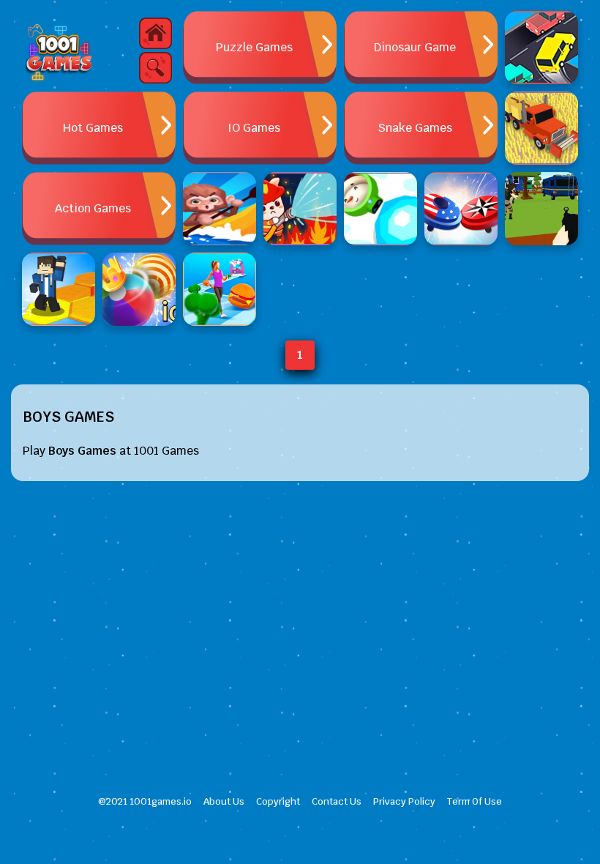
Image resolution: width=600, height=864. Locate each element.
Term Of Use (474, 801)
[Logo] (58, 51)
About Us (223, 801)
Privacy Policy (404, 801)
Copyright (278, 801)
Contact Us (336, 801)
